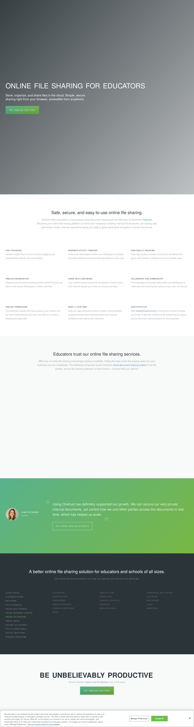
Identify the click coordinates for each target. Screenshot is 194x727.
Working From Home (16, 637)
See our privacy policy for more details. (44, 724)
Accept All (159, 718)
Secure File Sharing (16, 625)
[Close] (190, 718)
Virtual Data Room (15, 633)
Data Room (11, 601)
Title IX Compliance (16, 629)
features (147, 219)
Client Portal (13, 593)
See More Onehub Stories (72, 526)
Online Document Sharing (19, 613)
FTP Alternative (14, 605)
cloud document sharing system (129, 365)
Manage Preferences (139, 718)
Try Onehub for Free (22, 110)
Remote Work (13, 621)
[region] (97, 718)
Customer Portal (15, 597)
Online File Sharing (16, 617)
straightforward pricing (146, 310)
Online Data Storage (16, 609)
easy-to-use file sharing (96, 681)
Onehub (19, 7)
